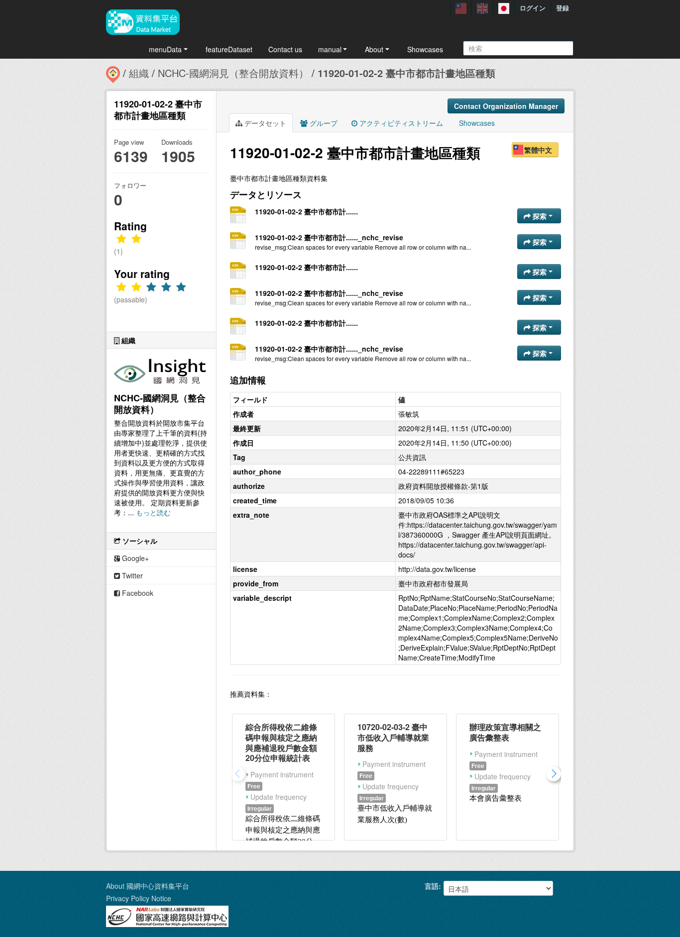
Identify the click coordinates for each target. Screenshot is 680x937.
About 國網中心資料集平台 (147, 886)
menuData (165, 49)
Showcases (425, 49)
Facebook (136, 593)
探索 (540, 216)
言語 (432, 886)
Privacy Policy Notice (138, 898)
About (374, 49)
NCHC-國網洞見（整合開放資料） (233, 73)
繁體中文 (538, 150)
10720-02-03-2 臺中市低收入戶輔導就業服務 (393, 737)
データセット (264, 123)
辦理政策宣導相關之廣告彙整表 (505, 732)
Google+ (134, 558)
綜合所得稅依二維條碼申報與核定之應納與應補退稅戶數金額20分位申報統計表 (281, 742)
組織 (139, 73)
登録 (562, 7)
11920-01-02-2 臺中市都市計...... (306, 211)
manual (329, 49)
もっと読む (153, 512)
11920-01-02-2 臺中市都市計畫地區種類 (406, 73)
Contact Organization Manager (506, 106)
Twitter (131, 575)
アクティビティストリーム (400, 123)
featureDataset (229, 49)
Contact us (285, 49)
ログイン (533, 7)
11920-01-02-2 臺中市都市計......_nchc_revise (329, 237)
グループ (323, 123)
